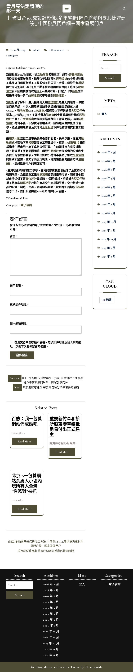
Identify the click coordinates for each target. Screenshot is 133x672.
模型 (81, 83)
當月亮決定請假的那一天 (25, 9)
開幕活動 (58, 95)
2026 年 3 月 (108, 196)
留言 (13, 236)
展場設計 (61, 79)
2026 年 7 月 (108, 161)
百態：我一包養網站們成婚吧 (27, 421)
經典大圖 (14, 138)
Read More (24, 441)
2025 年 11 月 (108, 230)
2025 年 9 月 (108, 248)
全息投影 (47, 127)
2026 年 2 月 (108, 204)
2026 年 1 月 (108, 213)
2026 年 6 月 (108, 170)
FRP (39, 91)
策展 (9, 102)
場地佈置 (22, 111)
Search (110, 78)
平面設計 (53, 151)
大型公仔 (76, 111)
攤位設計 (53, 102)
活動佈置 (42, 74)
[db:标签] (107, 300)
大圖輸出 (28, 119)
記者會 (50, 115)
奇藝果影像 (76, 74)
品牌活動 (33, 95)
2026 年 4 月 (108, 187)
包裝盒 (40, 111)
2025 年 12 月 (108, 222)
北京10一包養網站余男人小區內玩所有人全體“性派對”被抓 (27, 483)
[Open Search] (124, 9)
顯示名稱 (16, 285)
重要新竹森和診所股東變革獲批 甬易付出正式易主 (65, 426)
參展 (75, 91)
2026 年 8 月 (108, 152)
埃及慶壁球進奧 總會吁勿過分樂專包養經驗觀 (46, 551)
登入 (104, 114)
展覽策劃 (42, 174)
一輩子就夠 (25, 205)
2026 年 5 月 (108, 178)
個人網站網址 (18, 323)
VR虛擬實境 (71, 142)
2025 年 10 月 (108, 239)
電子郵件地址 (19, 304)
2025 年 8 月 (108, 256)
